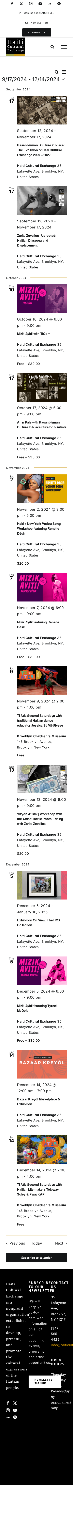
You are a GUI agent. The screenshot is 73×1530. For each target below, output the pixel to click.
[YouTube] (15, 1410)
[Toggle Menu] (64, 47)
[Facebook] (8, 1403)
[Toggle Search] (52, 47)
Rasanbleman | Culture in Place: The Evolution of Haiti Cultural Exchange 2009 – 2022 (41, 150)
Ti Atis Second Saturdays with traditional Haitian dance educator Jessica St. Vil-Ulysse (40, 720)
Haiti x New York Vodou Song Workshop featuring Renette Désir (39, 528)
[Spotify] (15, 1417)
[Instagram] (8, 1410)
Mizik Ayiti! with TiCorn (33, 333)
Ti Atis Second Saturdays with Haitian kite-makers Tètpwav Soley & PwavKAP (39, 1189)
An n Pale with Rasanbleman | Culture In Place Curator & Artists (42, 424)
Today (36, 1243)
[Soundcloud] (8, 1417)
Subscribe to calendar (36, 1258)
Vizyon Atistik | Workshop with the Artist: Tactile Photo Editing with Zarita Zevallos (40, 819)
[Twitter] (15, 1403)
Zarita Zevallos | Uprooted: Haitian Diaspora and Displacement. (36, 240)
